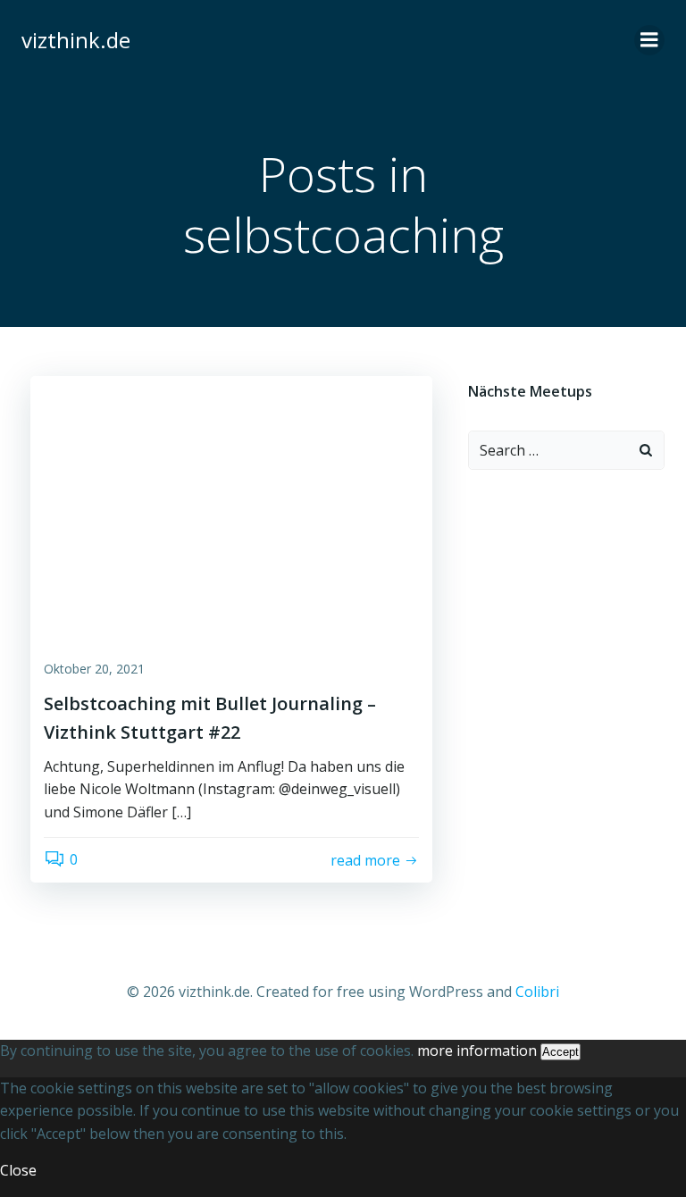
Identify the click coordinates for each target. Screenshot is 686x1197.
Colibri (537, 991)
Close (18, 1170)
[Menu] (649, 40)
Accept (560, 1052)
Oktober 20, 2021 (94, 668)
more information (477, 1050)
